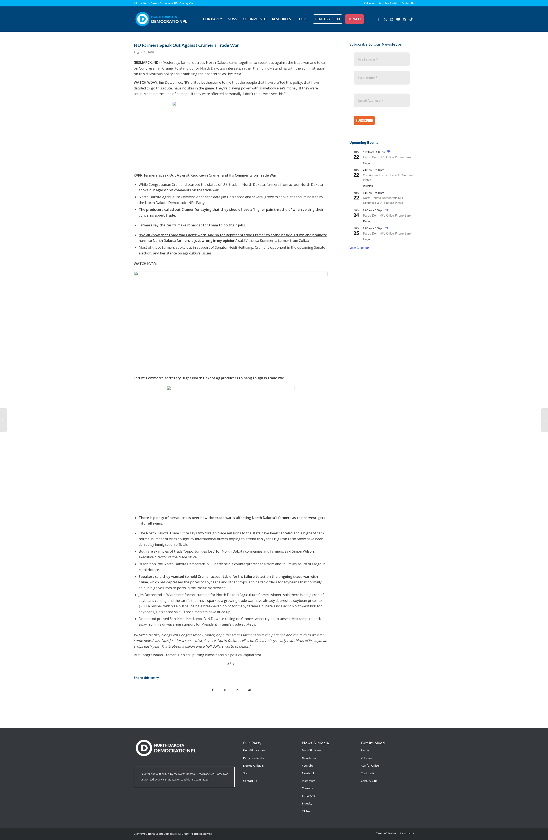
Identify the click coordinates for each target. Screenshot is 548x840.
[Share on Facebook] (213, 689)
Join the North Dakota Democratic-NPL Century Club (164, 3)
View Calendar (359, 247)
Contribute (368, 773)
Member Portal (388, 3)
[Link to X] (385, 19)
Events (365, 750)
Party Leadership (254, 758)
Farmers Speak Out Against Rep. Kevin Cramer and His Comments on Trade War (210, 175)
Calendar (369, 3)
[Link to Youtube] (398, 19)
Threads (307, 788)
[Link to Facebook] (379, 19)
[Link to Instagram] (392, 19)
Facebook (308, 773)
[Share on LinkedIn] (237, 689)
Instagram (308, 781)
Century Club (369, 781)
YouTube (308, 765)
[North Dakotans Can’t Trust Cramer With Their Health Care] (3, 420)
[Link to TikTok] (411, 19)
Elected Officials (253, 765)
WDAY (152, 82)
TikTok (306, 811)
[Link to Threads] (404, 19)
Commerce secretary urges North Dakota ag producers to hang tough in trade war (215, 378)
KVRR (151, 263)
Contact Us (408, 3)
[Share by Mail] (249, 689)
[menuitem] (369, 3)
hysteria (234, 73)
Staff (246, 773)
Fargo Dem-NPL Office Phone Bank (387, 157)
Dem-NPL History (254, 750)
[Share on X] (225, 689)
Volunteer (367, 758)
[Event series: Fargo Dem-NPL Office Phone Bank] (388, 152)
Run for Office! (370, 765)
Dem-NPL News (312, 750)
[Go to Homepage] (161, 19)
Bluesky (307, 803)
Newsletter (309, 758)
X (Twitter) (308, 796)
